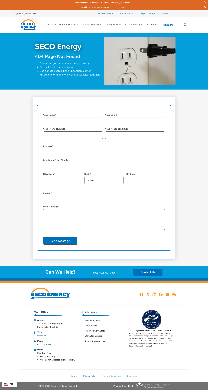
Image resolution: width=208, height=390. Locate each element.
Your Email (111, 114)
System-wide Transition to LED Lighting (107, 7)
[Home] (28, 25)
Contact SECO (127, 13)
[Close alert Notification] (205, 2)
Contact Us (132, 375)
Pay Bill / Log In (105, 13)
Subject (47, 192)
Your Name (49, 114)
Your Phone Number (54, 128)
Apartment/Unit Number (56, 160)
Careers (166, 13)
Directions (42, 335)
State (87, 174)
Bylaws (74, 375)
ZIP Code (131, 174)
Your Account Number (117, 128)
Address (47, 146)
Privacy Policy (89, 375)
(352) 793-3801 (30, 13)
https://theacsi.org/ (161, 341)
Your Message (50, 206)
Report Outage (148, 13)
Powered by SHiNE (123, 386)
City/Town (48, 174)
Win (127, 2)
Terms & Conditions (112, 375)
